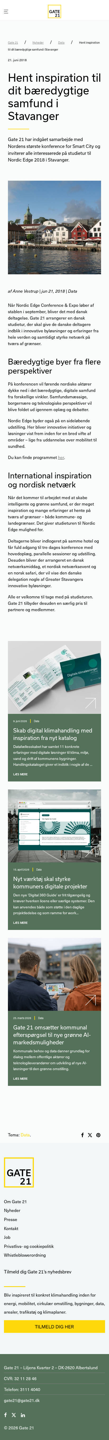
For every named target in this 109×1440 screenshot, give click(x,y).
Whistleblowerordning (25, 1255)
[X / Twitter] (13, 1414)
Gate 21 (13, 42)
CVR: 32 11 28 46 (20, 1378)
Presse (10, 1219)
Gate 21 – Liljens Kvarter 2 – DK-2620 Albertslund (51, 1367)
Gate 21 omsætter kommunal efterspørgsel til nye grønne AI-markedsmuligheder (52, 1034)
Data (61, 42)
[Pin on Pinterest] (98, 1135)
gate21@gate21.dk (22, 1400)
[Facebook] (5, 1414)
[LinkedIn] (23, 1414)
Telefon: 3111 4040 (22, 1389)
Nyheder (38, 42)
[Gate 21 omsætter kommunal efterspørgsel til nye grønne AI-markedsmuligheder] (54, 974)
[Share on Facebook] (82, 1135)
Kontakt (11, 1228)
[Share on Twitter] (90, 1135)
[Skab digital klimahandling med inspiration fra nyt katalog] (54, 677)
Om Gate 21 (15, 1201)
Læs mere (20, 774)
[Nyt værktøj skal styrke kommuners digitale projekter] (54, 825)
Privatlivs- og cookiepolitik (29, 1246)
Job (7, 1237)
